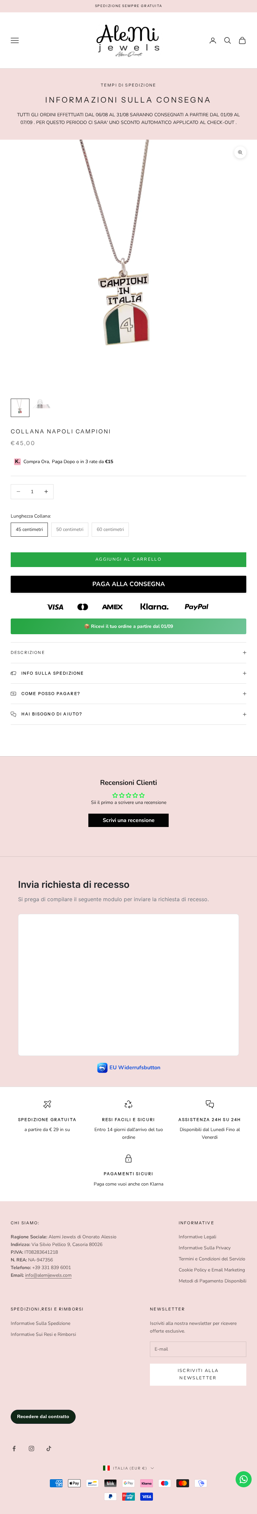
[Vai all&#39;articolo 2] (41, 404)
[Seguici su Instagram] (31, 1448)
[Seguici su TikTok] (49, 1448)
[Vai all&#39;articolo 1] (20, 408)
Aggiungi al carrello (128, 559)
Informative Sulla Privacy (205, 1248)
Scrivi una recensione (129, 820)
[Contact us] (244, 1479)
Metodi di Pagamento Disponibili (212, 1281)
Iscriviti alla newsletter (198, 1374)
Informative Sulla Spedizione (40, 1323)
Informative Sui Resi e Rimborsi (43, 1334)
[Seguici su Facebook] (14, 1448)
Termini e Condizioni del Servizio (212, 1259)
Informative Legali (197, 1237)
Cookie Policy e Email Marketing (212, 1270)
